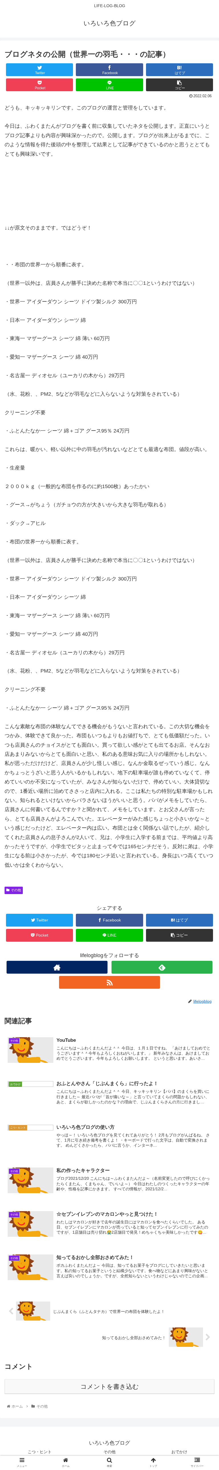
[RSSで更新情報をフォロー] (109, 982)
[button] (202, 853)
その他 (16, 890)
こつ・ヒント (40, 1451)
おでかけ (179, 1451)
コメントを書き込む (109, 1386)
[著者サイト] (57, 967)
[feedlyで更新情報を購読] (161, 967)
